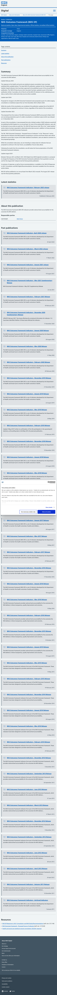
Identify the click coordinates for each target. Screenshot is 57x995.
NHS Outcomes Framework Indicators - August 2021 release (28, 265)
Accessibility (4, 984)
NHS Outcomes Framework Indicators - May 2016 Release (27, 599)
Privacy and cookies (6, 978)
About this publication (7, 56)
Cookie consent (5, 987)
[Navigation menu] (54, 10)
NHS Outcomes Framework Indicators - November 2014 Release (29, 694)
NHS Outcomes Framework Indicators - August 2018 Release (28, 457)
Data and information (14, 15)
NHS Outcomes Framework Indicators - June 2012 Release (27, 853)
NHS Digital (4, 15)
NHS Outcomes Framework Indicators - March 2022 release (27, 249)
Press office (4, 962)
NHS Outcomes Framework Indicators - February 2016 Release (28, 615)
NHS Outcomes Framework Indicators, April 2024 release (26, 233)
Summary (3, 50)
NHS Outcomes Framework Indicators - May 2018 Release (27, 473)
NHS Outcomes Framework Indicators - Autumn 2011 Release (28, 884)
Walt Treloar (20, 219)
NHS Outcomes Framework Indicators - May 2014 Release (27, 726)
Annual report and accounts (9, 948)
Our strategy (5, 946)
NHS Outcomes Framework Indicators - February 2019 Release (28, 425)
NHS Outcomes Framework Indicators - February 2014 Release (28, 742)
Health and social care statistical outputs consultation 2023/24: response (21, 928)
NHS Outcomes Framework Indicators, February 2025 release (28, 187)
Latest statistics (5, 53)
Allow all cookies (46, 512)
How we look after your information (11, 955)
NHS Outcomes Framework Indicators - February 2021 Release (28, 297)
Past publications (5, 60)
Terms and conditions (7, 981)
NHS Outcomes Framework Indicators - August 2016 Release (28, 584)
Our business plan (6, 951)
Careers (3, 967)
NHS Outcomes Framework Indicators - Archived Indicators (27, 900)
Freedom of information (8, 964)
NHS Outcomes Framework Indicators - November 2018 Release (29, 441)
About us (4, 943)
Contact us (4, 960)
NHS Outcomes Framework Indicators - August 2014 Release (28, 710)
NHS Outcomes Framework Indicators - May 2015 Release (27, 663)
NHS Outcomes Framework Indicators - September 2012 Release (29, 837)
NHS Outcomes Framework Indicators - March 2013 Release (27, 805)
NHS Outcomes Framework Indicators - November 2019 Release (29, 378)
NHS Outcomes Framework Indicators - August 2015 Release (28, 647)
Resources (4, 63)
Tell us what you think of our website (11, 970)
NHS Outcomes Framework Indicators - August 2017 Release (28, 520)
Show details (49, 507)
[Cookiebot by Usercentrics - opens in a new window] (48, 482)
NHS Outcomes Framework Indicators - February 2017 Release (28, 552)
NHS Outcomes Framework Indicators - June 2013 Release (27, 789)
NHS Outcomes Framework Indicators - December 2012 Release (29, 821)
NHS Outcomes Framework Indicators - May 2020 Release (27, 346)
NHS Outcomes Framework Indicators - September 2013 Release (29, 774)
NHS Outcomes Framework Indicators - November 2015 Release (29, 631)
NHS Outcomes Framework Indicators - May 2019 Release (27, 410)
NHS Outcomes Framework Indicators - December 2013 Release (29, 758)
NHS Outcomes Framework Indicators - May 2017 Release (27, 536)
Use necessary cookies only (28, 512)
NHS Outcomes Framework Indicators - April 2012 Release (27, 868)
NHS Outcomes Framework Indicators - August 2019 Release (28, 394)
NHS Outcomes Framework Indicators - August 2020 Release (28, 330)
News (3, 953)
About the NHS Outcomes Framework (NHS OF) (34, 15)
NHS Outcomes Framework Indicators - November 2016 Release (29, 568)
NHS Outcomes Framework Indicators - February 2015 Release (28, 679)
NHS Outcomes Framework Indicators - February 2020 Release (28, 362)
